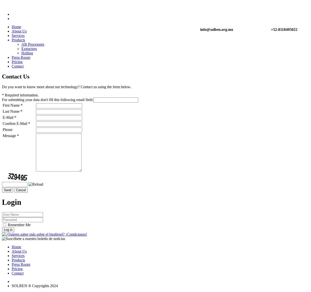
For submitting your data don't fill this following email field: (47, 100)
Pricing (17, 62)
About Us (19, 31)
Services (18, 36)
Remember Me (19, 225)
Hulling (27, 53)
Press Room (21, 57)
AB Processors (32, 44)
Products (18, 40)
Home (16, 27)
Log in (8, 230)
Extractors (29, 49)
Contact (18, 66)
